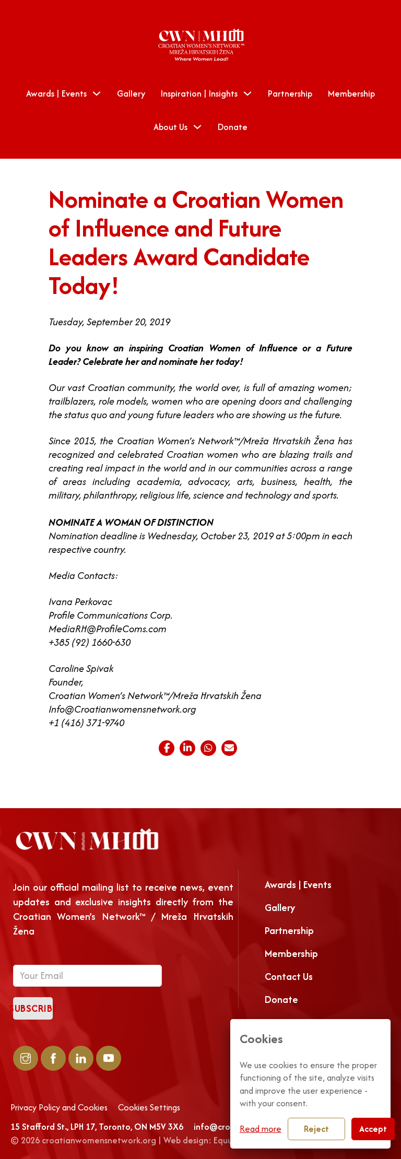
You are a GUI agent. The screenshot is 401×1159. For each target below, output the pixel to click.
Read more (260, 1128)
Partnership (290, 93)
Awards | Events (56, 93)
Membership (351, 93)
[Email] (229, 748)
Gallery (131, 93)
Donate (232, 127)
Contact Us (289, 976)
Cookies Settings (149, 1108)
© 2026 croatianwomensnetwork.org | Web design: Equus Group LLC (143, 1140)
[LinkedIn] (187, 748)
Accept (373, 1128)
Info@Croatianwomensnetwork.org (122, 709)
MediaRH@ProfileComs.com (108, 629)
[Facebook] (166, 748)
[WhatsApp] (208, 748)
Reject (316, 1128)
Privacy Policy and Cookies (59, 1108)
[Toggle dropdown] (96, 93)
